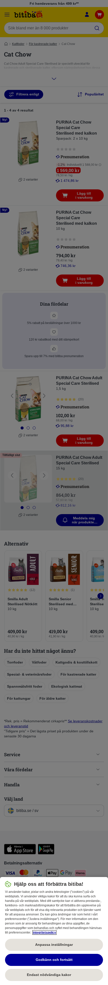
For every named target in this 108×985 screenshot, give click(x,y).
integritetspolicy (44, 932)
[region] (54, 931)
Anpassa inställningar (54, 945)
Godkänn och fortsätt (54, 960)
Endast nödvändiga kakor (54, 975)
